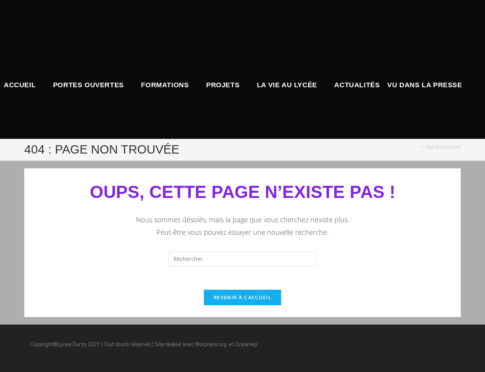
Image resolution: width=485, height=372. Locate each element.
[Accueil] (416, 146)
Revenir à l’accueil (242, 297)
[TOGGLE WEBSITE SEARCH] (472, 85)
